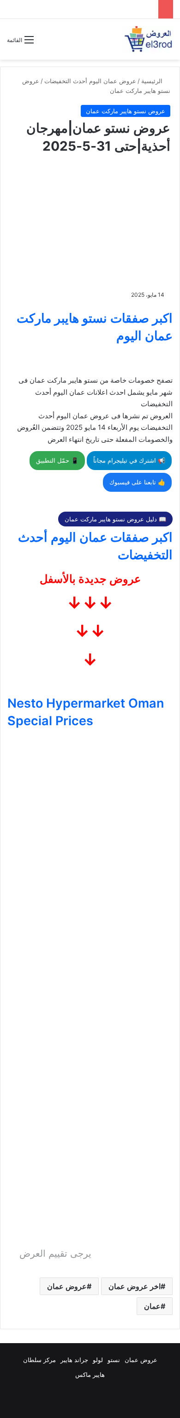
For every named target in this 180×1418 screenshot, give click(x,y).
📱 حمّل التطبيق (57, 460)
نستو (114, 1359)
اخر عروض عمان (134, 1286)
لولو (98, 1359)
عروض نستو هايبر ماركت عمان (125, 111)
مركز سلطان (39, 1359)
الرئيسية (152, 81)
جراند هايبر (74, 1359)
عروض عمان (67, 1286)
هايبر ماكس (90, 1374)
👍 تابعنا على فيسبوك (137, 482)
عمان (152, 1306)
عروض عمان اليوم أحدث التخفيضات (90, 81)
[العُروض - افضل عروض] (147, 39)
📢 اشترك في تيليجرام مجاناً (129, 460)
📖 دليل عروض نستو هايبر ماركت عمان (115, 519)
